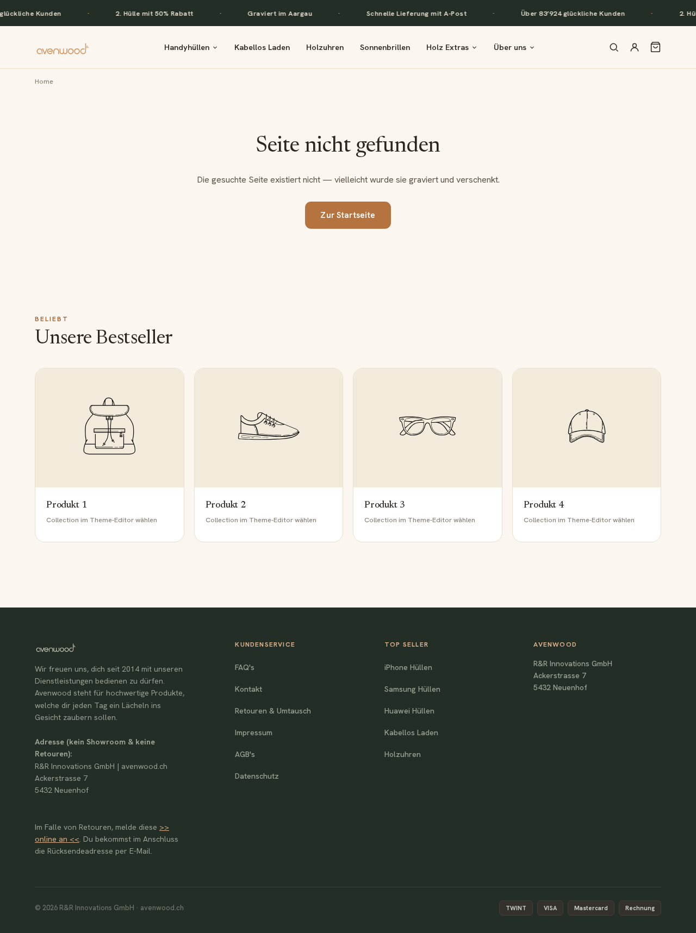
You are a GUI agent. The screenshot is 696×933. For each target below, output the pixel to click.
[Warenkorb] (655, 47)
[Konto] (634, 47)
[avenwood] (62, 47)
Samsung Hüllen (412, 689)
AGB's (245, 754)
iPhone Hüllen (408, 667)
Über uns (510, 47)
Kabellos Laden (262, 47)
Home (44, 81)
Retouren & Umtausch (273, 711)
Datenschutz (257, 776)
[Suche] (613, 47)
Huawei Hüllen (409, 711)
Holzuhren (325, 47)
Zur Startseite (347, 215)
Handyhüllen (186, 47)
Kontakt (248, 689)
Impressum (253, 732)
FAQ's (244, 667)
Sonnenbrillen (385, 47)
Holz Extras (447, 47)
